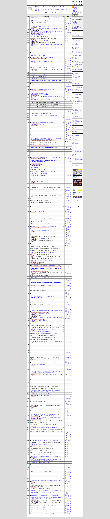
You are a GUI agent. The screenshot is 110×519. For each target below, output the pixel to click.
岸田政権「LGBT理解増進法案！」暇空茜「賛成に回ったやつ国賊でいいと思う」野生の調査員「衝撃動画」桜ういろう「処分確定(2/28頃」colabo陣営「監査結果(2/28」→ (46, 86)
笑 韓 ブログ (77, 84)
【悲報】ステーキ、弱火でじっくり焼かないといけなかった (40, 354)
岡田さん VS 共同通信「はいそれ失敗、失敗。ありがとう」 (40, 36)
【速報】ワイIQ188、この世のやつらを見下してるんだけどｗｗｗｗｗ (42, 260)
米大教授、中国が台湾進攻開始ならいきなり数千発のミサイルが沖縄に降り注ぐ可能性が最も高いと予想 (46, 306)
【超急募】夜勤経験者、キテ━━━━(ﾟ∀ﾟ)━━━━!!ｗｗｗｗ (41, 74)
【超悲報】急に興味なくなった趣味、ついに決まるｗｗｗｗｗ (40, 393)
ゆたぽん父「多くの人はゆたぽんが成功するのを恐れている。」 (41, 293)
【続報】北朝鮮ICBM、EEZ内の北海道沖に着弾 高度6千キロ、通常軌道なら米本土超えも (45, 64)
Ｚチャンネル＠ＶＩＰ (77, 150)
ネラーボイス (76, 73)
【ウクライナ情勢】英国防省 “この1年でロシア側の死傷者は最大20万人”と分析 (43, 337)
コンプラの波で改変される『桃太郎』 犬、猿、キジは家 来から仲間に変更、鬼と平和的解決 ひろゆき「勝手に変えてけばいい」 (46, 406)
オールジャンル (36, 8)
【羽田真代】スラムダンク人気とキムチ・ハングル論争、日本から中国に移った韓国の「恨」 (45, 327)
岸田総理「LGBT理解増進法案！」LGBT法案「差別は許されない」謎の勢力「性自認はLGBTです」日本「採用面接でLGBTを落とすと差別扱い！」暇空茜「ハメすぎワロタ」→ (46, 391)
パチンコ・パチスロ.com (78, 90)
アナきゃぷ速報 (77, 35)
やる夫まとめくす (77, 51)
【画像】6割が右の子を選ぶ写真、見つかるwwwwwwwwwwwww (41, 331)
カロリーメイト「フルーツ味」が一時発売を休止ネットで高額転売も (41, 52)
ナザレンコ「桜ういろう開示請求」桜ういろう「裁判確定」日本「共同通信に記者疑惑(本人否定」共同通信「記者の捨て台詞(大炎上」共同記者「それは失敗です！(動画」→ (46, 460)
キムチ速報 (76, 39)
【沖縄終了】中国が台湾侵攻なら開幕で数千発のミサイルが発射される (42, 285)
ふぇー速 (70, 21)
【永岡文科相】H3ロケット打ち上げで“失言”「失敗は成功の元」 (41, 202)
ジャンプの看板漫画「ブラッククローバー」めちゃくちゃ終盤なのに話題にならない (44, 115)
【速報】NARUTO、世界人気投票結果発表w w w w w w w (40, 34)
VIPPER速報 (76, 48)
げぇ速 (75, 154)
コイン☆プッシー (76, 186)
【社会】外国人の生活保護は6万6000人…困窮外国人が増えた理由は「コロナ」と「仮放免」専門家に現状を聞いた (46, 179)
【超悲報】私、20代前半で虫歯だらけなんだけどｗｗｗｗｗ (40, 462)
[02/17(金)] (56, 6)
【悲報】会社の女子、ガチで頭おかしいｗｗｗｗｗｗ (39, 320)
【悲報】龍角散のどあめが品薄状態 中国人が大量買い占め (40, 422)
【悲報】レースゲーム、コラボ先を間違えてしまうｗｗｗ (40, 313)
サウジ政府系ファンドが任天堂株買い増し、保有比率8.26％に (40, 488)
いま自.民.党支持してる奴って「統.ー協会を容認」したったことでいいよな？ (43, 474)
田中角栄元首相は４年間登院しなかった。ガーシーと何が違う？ (41, 395)
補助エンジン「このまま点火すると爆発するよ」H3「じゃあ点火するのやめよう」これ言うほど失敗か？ (46, 432)
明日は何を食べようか (78, 70)
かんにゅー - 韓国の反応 (78, 69)
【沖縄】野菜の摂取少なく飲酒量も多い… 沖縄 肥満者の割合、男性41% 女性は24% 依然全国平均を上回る (46, 72)
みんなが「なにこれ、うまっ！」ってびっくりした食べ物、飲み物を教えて (42, 513)
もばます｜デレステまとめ (78, 132)
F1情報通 (76, 58)
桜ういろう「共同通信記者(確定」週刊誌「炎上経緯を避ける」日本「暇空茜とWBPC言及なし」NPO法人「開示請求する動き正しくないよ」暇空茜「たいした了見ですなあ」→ (46, 119)
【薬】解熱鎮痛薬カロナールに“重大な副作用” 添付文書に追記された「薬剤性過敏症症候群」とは (46, 442)
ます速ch (70, 438)
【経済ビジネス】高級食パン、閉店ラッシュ (38, 220)
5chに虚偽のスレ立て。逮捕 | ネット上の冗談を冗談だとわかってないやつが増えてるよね (44, 440)
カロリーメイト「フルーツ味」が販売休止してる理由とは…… (40, 254)
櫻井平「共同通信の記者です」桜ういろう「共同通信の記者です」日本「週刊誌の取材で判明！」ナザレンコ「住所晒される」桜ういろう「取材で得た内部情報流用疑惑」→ (46, 152)
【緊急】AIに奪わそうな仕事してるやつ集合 (38, 55)
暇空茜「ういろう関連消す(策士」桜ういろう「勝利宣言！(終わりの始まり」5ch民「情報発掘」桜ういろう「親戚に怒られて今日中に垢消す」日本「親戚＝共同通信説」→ (46, 32)
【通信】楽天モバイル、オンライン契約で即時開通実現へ (40, 200)
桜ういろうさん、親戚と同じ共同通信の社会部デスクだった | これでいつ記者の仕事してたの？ (45, 157)
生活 (51, 9)
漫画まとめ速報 (77, 91)
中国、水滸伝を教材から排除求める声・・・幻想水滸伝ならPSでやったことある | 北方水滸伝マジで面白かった (46, 206)
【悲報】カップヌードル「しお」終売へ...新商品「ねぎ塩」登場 (41, 471)
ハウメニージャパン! (77, 100)
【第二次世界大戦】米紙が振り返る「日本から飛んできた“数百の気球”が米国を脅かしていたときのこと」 (46, 382)
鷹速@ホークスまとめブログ (78, 151)
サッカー (56, 8)
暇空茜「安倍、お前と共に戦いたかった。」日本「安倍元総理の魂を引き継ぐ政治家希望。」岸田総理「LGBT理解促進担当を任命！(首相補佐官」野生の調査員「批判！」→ (46, 478)
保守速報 (70, 81)
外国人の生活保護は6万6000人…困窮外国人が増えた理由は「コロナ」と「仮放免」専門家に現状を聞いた (46, 161)
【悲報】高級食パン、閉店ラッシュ (36, 150)
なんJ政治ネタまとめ (68, 209)
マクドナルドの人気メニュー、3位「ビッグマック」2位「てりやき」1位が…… (43, 106)
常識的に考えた (69, 72)
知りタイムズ (69, 92)
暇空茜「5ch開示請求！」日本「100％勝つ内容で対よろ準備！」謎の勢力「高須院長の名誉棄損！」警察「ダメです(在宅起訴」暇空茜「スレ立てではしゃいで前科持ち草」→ (46, 18)
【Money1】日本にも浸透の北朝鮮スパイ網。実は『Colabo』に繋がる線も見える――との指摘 (45, 256)
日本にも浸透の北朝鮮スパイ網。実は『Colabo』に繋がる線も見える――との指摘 (43, 142)
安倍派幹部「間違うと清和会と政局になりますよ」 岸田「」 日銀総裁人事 (43, 246)
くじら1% (74, 187)
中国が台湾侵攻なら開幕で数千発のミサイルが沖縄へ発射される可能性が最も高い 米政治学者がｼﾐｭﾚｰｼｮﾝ (46, 279)
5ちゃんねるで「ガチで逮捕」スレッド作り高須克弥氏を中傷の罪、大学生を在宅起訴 (44, 333)
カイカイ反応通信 (77, 40)
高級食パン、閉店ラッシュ (35, 322)
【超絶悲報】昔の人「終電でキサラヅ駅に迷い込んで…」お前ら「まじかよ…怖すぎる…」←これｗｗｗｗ (46, 491)
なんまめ (76, 123)
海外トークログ (77, 83)
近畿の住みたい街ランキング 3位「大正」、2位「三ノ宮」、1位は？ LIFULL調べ (43, 250)
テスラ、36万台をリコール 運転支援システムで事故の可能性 (40, 304)
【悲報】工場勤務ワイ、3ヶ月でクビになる (37, 124)
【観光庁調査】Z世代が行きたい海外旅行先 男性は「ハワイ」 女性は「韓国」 (43, 171)
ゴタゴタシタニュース (68, 511)
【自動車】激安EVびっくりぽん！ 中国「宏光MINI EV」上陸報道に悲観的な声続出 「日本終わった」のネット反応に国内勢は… (46, 469)
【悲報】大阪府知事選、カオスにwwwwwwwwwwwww (39, 275)
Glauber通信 (76, 57)
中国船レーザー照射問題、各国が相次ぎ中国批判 (38, 22)
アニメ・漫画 (44, 9)
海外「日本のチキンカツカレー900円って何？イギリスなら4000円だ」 (46, 282)
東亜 (64, 8)
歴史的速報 (76, 109)
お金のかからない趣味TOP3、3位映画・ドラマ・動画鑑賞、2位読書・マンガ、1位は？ (44, 110)
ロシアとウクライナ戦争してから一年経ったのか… (39, 412)
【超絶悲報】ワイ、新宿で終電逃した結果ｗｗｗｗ (39, 287)
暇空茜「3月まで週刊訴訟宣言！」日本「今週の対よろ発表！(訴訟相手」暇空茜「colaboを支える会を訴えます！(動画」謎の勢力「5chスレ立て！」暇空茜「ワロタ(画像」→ (46, 415)
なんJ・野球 (52, 8)
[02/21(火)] (41, 6)
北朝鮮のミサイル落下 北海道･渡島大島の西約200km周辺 (44, 147)
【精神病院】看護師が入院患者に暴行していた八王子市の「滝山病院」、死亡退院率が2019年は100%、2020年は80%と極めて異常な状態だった (45, 486)
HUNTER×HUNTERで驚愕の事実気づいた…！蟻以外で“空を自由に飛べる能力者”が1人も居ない (46, 60)
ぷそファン (76, 80)
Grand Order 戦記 (76, 176)
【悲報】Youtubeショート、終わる (36, 315)
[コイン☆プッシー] (77, 182)
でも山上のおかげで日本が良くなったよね (37, 211)
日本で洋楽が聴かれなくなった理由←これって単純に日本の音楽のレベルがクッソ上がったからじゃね (46, 97)
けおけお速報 (76, 124)
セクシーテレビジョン (77, 158)
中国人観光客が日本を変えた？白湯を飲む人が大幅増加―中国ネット (41, 113)
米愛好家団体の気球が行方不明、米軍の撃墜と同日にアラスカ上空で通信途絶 (43, 42)
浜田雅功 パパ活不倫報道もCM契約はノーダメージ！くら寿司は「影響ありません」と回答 (45, 357)
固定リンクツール (75, 11)
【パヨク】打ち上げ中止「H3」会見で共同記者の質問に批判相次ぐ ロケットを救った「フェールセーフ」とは (46, 425)
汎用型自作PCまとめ (77, 77)
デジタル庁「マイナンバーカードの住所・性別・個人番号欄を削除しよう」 (42, 57)
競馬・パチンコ (62, 9)
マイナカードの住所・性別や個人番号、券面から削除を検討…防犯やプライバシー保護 (44, 104)
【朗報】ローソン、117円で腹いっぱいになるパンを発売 (39, 40)
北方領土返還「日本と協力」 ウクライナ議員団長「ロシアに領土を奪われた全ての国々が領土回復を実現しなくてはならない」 (46, 70)
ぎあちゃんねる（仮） (77, 142)
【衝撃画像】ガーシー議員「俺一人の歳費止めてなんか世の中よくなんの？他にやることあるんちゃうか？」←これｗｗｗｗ (46, 184)
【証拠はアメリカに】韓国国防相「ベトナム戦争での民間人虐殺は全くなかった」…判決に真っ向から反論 (46, 375)
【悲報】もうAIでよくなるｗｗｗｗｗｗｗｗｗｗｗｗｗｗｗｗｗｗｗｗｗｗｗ (43, 252)
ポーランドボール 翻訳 (77, 155)
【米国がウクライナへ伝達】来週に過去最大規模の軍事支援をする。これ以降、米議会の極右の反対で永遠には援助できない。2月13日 (46, 273)
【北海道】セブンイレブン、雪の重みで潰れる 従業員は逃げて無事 (46, 80)
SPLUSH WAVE (75, 177)
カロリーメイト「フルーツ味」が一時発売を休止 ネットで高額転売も (41, 218)
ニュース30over (69, 60)
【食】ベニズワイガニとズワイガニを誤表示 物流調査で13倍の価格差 (42, 258)
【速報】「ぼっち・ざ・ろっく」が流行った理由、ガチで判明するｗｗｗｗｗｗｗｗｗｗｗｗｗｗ (46, 408)
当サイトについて (75, 9)
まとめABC (75, 28)
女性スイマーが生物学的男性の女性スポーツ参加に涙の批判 (40, 511)
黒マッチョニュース (68, 66)
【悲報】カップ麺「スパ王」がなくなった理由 (38, 364)
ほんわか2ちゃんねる (77, 116)
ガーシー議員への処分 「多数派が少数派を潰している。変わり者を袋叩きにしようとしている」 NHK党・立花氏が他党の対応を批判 (46, 379)
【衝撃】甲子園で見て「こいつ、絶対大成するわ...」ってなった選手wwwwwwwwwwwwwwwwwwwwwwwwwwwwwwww (41, 384)
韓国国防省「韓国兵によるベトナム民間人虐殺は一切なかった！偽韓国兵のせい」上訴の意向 (46, 297)
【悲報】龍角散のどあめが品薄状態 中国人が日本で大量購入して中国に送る (46, 269)
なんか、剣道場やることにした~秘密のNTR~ (77, 197)
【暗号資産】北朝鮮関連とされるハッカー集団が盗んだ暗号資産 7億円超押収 (43, 236)
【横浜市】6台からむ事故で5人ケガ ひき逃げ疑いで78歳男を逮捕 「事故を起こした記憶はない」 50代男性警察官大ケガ (46, 359)
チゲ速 (75, 127)
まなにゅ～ (76, 147)
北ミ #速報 (32, 83)
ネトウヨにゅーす (68, 200)
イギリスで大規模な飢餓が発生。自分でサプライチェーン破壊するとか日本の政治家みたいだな (45, 189)
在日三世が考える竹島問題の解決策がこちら (38, 262)
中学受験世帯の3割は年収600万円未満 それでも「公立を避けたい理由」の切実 (43, 38)
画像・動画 (68, 9)
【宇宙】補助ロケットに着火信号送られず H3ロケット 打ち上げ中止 (42, 446)
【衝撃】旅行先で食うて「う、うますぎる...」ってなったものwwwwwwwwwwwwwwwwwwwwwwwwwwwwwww (40, 100)
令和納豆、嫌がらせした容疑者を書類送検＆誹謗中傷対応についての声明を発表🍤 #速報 (44, 495)
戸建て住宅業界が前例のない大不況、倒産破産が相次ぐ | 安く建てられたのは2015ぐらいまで (45, 265)
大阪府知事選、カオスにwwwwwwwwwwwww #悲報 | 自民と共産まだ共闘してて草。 (44, 226)
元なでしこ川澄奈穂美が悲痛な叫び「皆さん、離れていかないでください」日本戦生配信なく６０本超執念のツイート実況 (46, 464)
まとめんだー (76, 139)
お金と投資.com (69, 169)
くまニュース (76, 103)
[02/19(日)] (48, 6)
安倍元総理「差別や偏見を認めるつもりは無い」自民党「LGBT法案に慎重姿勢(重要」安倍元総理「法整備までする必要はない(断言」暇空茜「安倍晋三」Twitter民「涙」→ (46, 498)
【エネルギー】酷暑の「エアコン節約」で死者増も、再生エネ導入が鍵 (42, 452)
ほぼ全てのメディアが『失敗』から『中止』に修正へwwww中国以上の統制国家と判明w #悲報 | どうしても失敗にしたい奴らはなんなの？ (46, 418)
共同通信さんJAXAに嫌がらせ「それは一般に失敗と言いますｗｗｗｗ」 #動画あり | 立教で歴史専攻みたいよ (46, 481)
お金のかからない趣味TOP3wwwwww (37, 167)
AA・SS (54, 9)
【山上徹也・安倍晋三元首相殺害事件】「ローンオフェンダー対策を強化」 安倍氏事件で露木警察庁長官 (46, 342)
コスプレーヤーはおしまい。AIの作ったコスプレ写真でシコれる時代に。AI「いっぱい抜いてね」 (46, 450)
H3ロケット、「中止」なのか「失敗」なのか (38, 401)
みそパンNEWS (69, 68)
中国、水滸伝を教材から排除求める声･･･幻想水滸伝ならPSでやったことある (43, 339)
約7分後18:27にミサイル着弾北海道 (36, 164)
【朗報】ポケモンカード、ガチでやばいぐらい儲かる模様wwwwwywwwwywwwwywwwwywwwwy (46, 277)
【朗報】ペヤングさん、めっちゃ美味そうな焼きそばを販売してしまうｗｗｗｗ (43, 108)
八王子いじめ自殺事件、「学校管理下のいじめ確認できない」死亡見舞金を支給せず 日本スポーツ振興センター (46, 196)
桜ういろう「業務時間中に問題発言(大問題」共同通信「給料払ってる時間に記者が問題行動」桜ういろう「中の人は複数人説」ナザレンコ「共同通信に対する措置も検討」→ (46, 48)
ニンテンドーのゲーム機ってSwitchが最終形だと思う (39, 76)
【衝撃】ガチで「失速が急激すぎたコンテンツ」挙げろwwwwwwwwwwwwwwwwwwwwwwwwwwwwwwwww (39, 94)
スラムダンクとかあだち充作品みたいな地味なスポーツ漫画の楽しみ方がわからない (44, 427)
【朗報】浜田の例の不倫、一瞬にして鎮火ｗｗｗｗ (39, 444)
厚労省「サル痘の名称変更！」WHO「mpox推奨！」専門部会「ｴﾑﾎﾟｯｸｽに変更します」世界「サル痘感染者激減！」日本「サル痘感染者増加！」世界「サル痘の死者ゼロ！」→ (46, 352)
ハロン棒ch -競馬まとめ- (78, 113)
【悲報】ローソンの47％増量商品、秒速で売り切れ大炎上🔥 (40, 230)
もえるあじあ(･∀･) (76, 26)
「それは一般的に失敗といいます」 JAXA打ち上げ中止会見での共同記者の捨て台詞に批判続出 (46, 187)
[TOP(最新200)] (36, 6)
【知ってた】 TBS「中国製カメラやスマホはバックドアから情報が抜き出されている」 (44, 505)
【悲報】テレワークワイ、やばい (36, 215)
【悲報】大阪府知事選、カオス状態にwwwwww (38, 181)
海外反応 (35, 10)
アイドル (35, 9)
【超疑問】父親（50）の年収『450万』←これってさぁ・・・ (40, 476)
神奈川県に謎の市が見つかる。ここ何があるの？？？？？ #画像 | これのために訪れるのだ (45, 362)
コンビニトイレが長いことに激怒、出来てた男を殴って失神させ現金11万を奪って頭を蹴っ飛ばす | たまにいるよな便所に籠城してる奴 (46, 29)
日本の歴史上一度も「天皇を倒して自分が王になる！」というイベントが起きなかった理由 (45, 67)
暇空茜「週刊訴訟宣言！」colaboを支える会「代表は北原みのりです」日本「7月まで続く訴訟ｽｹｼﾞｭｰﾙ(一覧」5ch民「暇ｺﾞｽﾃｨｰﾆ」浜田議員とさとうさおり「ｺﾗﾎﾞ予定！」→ (46, 398)
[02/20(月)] (45, 6)
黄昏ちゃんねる (76, 143)
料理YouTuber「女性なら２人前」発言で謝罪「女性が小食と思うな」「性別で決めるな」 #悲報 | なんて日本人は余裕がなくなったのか (46, 457)
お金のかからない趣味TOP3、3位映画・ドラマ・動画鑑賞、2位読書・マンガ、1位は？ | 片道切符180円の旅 (46, 45)
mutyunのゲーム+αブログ (77, 27)
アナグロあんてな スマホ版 (77, 12)
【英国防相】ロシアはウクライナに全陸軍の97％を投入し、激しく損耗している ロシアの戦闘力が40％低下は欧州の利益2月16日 (46, 501)
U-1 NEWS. (76, 34)
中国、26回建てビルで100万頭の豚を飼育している (38, 290)
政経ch (70, 70)
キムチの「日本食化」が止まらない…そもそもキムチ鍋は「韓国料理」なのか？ (43, 454)
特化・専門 (42, 8)
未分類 (39, 10)
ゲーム (39, 9)
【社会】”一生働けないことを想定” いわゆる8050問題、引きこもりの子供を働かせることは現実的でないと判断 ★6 (46, 503)
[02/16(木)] (59, 6)
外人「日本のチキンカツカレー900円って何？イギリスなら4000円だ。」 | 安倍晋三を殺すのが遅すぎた (46, 318)
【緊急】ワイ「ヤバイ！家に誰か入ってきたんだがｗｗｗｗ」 (40, 507)
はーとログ (76, 161)
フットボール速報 (77, 76)
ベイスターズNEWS (77, 131)
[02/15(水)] (63, 6)
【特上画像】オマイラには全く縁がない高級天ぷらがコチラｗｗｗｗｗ (42, 238)
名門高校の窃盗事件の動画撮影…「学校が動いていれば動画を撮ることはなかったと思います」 (45, 213)
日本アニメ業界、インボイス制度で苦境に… (38, 208)
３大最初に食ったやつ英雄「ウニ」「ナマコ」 (38, 78)
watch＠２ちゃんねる (68, 129)
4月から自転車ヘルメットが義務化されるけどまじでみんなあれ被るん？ (42, 122)
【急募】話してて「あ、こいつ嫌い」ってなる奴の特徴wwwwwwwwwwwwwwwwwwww (44, 20)
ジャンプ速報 (76, 146)
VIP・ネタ (47, 8)
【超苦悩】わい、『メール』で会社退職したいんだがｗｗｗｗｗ (41, 366)
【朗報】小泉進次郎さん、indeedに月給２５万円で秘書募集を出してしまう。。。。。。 (46, 492)
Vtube (48, 9)
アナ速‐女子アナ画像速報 (78, 52)
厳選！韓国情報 (77, 61)
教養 (58, 9)
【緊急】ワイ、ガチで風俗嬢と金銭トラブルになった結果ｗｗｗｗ (41, 223)
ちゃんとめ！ (69, 23)
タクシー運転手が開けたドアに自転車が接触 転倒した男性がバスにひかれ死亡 (43, 410)
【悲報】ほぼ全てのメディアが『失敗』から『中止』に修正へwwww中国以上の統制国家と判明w (46, 102)
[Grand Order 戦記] (77, 172)
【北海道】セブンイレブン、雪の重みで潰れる (38, 175)
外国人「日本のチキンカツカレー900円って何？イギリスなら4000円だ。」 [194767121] (44, 335)
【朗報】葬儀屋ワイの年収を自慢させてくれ (38, 169)
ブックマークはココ (76, 8)
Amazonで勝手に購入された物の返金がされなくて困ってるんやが (41, 26)
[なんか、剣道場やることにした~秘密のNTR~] (77, 193)
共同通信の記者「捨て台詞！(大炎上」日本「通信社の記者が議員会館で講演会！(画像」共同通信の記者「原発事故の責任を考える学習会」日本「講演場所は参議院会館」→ (46, 372)
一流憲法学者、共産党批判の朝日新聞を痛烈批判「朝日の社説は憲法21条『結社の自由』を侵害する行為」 (46, 311)
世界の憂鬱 (76, 44)
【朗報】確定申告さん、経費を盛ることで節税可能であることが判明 (41, 61)
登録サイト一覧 (75, 10)
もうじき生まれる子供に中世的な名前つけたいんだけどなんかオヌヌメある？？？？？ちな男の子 (46, 89)
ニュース (61, 8)
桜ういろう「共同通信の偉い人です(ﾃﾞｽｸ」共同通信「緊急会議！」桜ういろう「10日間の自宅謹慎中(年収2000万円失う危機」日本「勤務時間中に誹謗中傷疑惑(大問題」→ (46, 139)
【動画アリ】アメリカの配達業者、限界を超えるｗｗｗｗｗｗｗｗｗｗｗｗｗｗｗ (43, 329)
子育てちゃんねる (77, 135)
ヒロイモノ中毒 (77, 47)
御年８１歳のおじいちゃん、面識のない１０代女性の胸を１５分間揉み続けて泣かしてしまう (45, 248)
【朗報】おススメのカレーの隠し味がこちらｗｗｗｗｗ (39, 483)
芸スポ (68, 8)
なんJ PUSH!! (76, 96)
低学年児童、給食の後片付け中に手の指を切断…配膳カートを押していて (42, 325)
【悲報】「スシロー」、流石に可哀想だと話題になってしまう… (41, 173)
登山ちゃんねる (77, 66)
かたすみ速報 (69, 64)
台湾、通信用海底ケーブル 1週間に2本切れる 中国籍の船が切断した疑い (42, 240)
